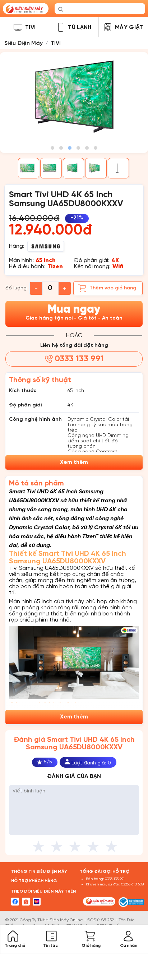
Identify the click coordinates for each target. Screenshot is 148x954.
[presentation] (5, 111)
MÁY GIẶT (129, 27)
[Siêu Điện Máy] (25, 8)
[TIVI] (18, 27)
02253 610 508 (132, 884)
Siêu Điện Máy (23, 43)
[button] (52, 148)
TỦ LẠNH (79, 27)
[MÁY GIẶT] (107, 27)
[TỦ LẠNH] (60, 27)
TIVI (30, 27)
